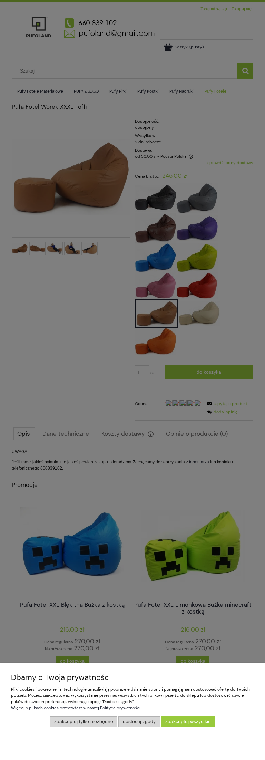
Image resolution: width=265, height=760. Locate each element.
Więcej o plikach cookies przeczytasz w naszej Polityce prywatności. (76, 708)
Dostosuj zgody (139, 721)
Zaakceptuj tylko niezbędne (83, 721)
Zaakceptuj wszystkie (188, 721)
